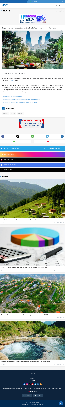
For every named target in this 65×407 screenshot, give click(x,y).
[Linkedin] (38, 384)
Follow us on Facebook (10, 164)
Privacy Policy (35, 402)
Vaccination (5, 113)
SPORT (58, 6)
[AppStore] (38, 395)
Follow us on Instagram (10, 154)
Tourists (13, 113)
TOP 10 (32, 380)
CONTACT (32, 376)
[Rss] (41, 384)
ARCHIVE (32, 378)
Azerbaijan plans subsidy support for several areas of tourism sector (21, 99)
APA (11, 80)
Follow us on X (8, 169)
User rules (28, 402)
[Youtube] (32, 384)
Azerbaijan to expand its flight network (13, 96)
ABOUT (32, 373)
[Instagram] (27, 384)
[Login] (62, 2)
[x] (30, 384)
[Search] (58, 2)
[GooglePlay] (27, 395)
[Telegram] (35, 384)
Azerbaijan (20, 113)
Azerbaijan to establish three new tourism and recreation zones (20, 102)
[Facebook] (24, 384)
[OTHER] (62, 5)
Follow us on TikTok (9, 159)
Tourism (61, 11)
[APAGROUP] (32, 391)
